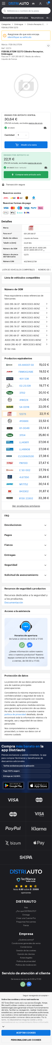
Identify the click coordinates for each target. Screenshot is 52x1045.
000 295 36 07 (22, 303)
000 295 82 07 (22, 330)
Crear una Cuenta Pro (26, 918)
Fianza (26, 925)
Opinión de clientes (26, 954)
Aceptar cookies (26, 1033)
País (26, 907)
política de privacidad (15, 714)
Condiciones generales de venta (26, 943)
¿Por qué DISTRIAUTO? (26, 911)
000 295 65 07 (22, 321)
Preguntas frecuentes (26, 921)
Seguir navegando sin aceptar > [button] (36, 995)
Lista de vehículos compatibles (18, 269)
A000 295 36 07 (23, 339)
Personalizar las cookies (26, 1040)
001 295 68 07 (22, 335)
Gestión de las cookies (26, 950)
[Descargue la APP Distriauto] (13, 785)
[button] (34, 3)
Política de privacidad (26, 961)
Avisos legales (26, 957)
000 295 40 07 (22, 308)
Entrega (26, 914)
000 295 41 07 (22, 312)
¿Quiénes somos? (26, 939)
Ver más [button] (11, 349)
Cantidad (9, 135)
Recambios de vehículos (15, 17)
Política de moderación (26, 965)
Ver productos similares (26, 505)
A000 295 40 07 (23, 344)
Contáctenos (26, 947)
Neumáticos (37, 17)
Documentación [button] (13, 602)
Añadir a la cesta (29, 145)
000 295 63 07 (22, 317)
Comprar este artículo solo (28, 175)
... (44, 250)
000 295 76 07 (22, 326)
